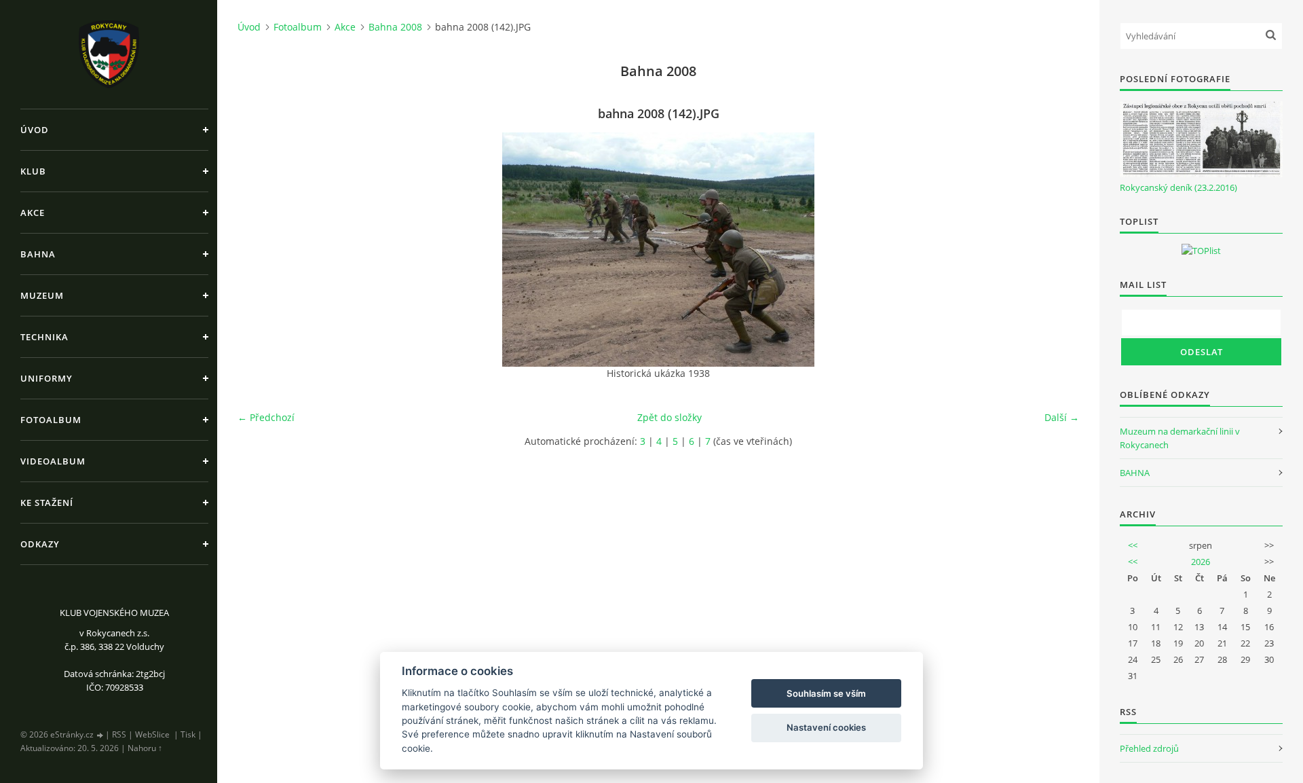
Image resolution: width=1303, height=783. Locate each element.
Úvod (34, 130)
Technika (44, 337)
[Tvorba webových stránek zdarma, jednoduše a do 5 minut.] (100, 735)
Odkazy (40, 544)
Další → (1061, 417)
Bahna (38, 254)
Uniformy (46, 378)
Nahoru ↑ (145, 748)
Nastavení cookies (826, 727)
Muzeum (42, 295)
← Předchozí (266, 417)
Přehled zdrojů (1149, 748)
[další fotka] (1057, 249)
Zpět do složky (669, 417)
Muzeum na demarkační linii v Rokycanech (1180, 438)
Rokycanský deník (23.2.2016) (1178, 187)
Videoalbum (53, 461)
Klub (33, 171)
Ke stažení (46, 502)
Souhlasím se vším (826, 693)
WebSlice (152, 734)
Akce (32, 212)
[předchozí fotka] (259, 249)
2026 (1200, 562)
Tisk (188, 734)
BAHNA (1135, 473)
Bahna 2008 (395, 26)
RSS (119, 734)
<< (1132, 545)
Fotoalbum (50, 420)
